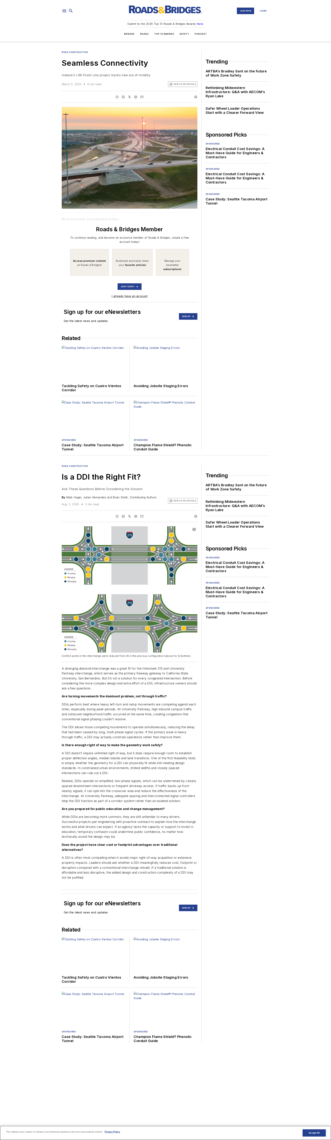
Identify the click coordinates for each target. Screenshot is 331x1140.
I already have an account (130, 296)
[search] (70, 10)
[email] (142, 97)
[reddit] (135, 97)
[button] (64, 10)
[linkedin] (123, 97)
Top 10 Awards (164, 34)
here (200, 24)
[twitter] (129, 97)
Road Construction (75, 52)
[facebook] (117, 97)
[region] (165, 1133)
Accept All (314, 1133)
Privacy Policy (112, 1132)
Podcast (201, 34)
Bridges (129, 34)
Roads (144, 34)
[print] (195, 97)
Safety (184, 34)
